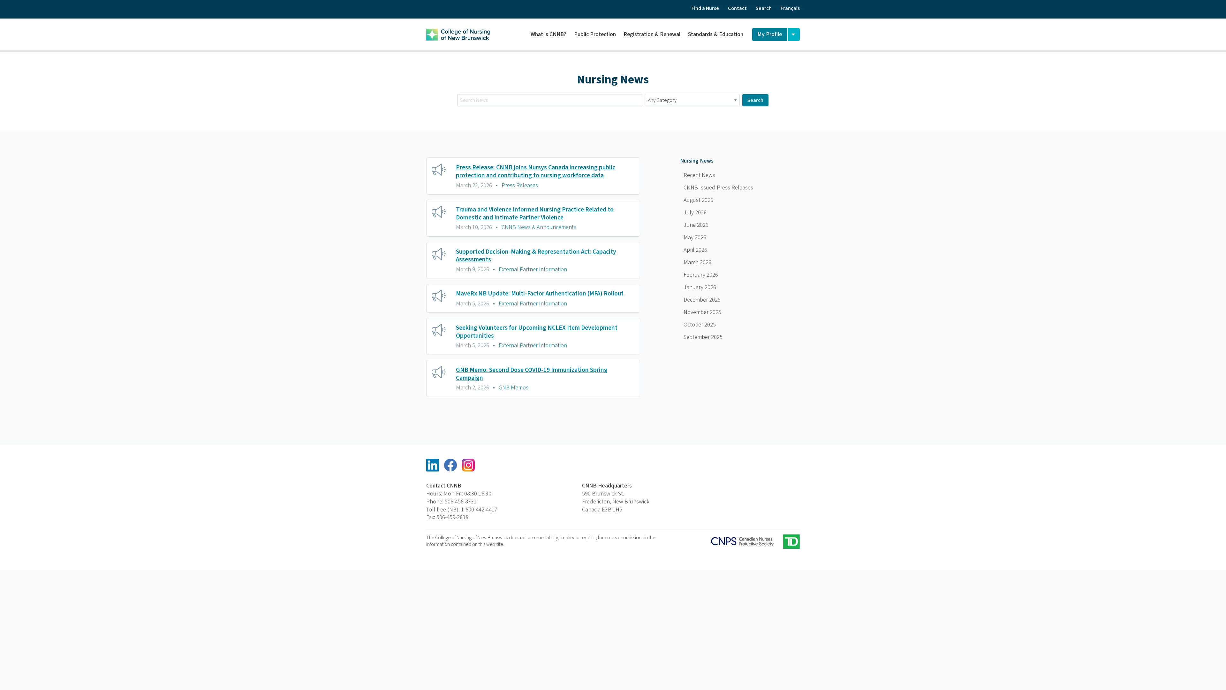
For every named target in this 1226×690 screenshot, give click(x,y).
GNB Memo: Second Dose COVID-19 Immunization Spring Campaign (532, 373)
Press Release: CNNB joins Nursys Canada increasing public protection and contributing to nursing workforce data (535, 171)
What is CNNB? (548, 34)
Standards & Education (715, 34)
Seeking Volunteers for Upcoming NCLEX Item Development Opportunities (536, 331)
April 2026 (695, 250)
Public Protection (595, 34)
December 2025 (702, 299)
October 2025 (700, 324)
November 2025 (702, 312)
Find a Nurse (705, 8)
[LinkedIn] (432, 465)
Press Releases (520, 185)
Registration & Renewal (652, 34)
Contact (737, 8)
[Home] (458, 33)
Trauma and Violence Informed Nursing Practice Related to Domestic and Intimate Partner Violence (535, 213)
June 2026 (696, 225)
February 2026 (701, 275)
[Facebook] (450, 465)
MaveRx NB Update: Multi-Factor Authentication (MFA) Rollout (540, 293)
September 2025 (703, 337)
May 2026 (695, 237)
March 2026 (697, 262)
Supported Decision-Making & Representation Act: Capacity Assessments (536, 255)
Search (764, 8)
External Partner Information (533, 269)
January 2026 (700, 287)
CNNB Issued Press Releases (718, 187)
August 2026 (698, 200)
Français (790, 8)
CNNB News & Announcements (539, 227)
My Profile (769, 34)
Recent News (699, 175)
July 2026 (695, 212)
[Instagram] (468, 465)
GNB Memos (513, 387)
